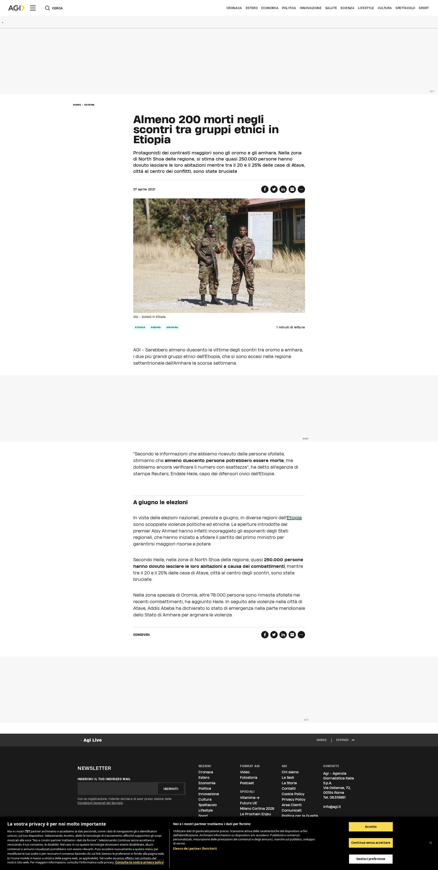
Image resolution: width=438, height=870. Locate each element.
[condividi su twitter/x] (274, 189)
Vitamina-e (249, 797)
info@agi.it (332, 807)
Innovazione (311, 8)
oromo (156, 327)
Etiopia (140, 327)
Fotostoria (248, 777)
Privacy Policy (293, 799)
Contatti (289, 788)
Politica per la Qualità (300, 816)
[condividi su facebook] (265, 189)
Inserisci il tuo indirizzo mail (104, 779)
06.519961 (338, 797)
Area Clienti (292, 805)
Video (245, 772)
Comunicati (292, 810)
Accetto (371, 827)
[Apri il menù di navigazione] (32, 8)
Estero (252, 8)
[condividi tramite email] (292, 189)
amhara (172, 327)
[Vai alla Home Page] (16, 8)
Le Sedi (288, 777)
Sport (424, 8)
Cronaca (234, 8)
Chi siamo (290, 772)
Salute (331, 8)
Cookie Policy (293, 794)
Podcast (247, 783)
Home (77, 104)
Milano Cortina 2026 (257, 808)
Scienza (347, 8)
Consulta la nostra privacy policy (139, 862)
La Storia (289, 783)
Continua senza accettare (370, 843)
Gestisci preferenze (370, 859)
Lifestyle (366, 8)
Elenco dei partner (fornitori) (195, 849)
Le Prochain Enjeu (255, 814)
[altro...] (301, 189)
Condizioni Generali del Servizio (100, 803)
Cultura (385, 8)
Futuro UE (248, 803)
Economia (269, 8)
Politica (289, 8)
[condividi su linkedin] (283, 189)
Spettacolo (405, 8)
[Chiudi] (431, 843)
